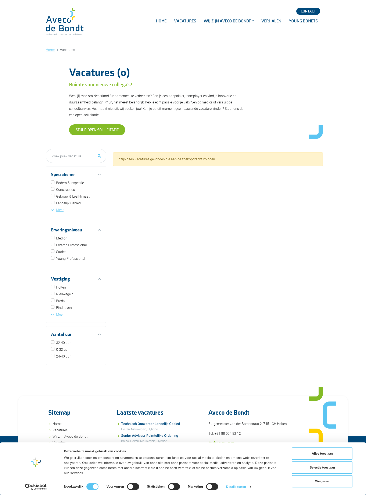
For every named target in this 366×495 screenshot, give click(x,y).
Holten (61, 287)
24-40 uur (63, 356)
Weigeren (322, 481)
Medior (61, 238)
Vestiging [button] (60, 279)
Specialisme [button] (63, 174)
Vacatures (185, 21)
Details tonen (236, 486)
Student (62, 251)
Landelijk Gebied (68, 203)
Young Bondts (303, 21)
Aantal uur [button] (61, 334)
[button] (57, 210)
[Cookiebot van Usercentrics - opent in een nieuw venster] (35, 487)
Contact (308, 11)
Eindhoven (64, 307)
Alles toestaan (322, 453)
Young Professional (70, 258)
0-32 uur (62, 349)
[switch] (133, 486)
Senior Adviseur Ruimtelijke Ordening (149, 438)
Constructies (65, 189)
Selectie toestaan (322, 467)
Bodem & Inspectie (70, 182)
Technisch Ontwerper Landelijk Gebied (150, 426)
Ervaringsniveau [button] (66, 230)
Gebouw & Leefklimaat (73, 196)
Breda (60, 300)
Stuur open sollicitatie (97, 130)
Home (161, 21)
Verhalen (271, 21)
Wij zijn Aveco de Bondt (228, 21)
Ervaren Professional (71, 245)
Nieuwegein (64, 294)
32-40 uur (63, 342)
